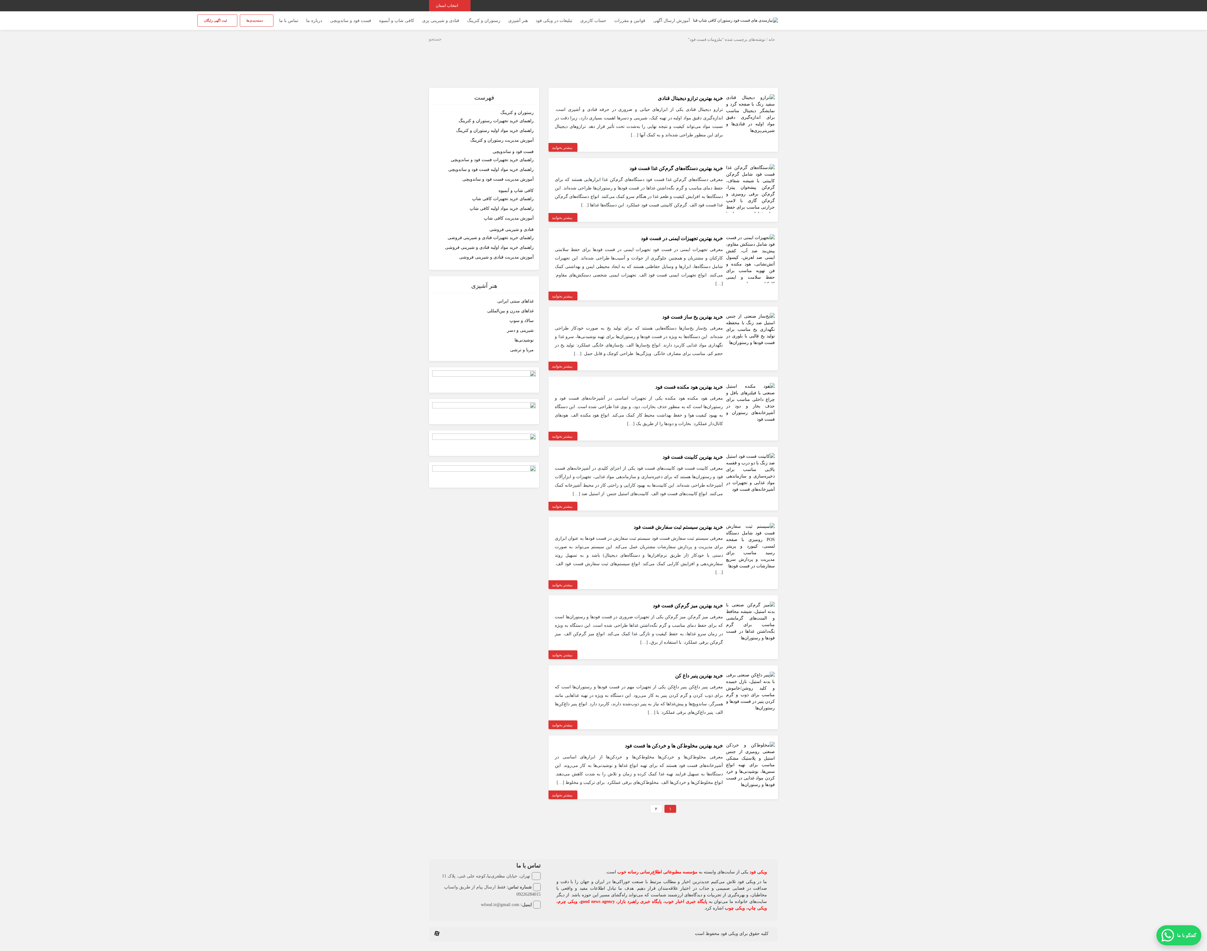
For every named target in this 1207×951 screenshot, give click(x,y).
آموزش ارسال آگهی (671, 20)
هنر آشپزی (518, 20)
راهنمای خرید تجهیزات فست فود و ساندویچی (492, 159)
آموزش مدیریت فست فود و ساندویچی (498, 179)
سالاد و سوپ (522, 320)
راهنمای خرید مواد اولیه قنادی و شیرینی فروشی (489, 247)
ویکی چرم (567, 901)
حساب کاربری (593, 20)
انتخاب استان (447, 5)
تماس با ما (288, 20)
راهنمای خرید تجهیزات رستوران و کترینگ (496, 120)
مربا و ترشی (522, 349)
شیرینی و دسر (520, 330)
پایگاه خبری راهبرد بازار (640, 901)
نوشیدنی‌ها (524, 340)
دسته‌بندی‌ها (255, 20)
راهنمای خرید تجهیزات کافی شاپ (503, 198)
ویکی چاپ (757, 908)
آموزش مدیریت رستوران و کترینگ (502, 140)
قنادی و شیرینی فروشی (511, 229)
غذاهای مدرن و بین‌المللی (510, 311)
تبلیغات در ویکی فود (554, 20)
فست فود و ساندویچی (350, 20)
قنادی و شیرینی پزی (440, 20)
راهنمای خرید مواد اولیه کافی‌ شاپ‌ (502, 208)
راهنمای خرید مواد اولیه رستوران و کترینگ (495, 130)
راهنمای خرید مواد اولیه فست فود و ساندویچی (491, 169)
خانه (772, 39)
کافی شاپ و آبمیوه (396, 20)
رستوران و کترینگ (483, 20)
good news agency (598, 901)
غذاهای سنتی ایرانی (515, 301)
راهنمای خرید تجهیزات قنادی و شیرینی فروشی (491, 237)
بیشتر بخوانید (562, 147)
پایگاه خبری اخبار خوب (686, 901)
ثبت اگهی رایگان (216, 20)
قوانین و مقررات (629, 20)
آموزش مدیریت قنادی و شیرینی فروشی (496, 257)
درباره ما (314, 20)
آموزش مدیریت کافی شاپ (509, 218)
